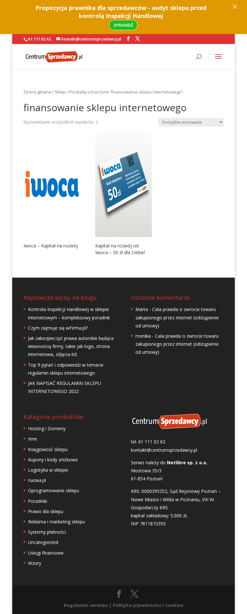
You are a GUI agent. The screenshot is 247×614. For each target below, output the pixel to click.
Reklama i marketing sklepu (56, 522)
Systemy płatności (47, 532)
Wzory (34, 563)
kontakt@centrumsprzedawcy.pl (164, 450)
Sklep (60, 92)
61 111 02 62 (39, 39)
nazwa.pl (37, 480)
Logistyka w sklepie (48, 470)
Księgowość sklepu (48, 449)
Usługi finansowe (46, 553)
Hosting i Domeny (47, 428)
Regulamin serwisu (86, 605)
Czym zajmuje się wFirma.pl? (58, 328)
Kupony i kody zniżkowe (53, 460)
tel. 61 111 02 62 (148, 442)
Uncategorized (43, 542)
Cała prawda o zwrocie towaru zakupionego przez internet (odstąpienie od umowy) (177, 317)
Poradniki (37, 501)
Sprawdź (123, 25)
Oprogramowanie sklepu (53, 490)
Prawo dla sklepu (45, 511)
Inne (32, 439)
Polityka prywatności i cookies (148, 605)
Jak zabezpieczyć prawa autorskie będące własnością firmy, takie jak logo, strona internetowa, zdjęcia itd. (71, 346)
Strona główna (37, 92)
